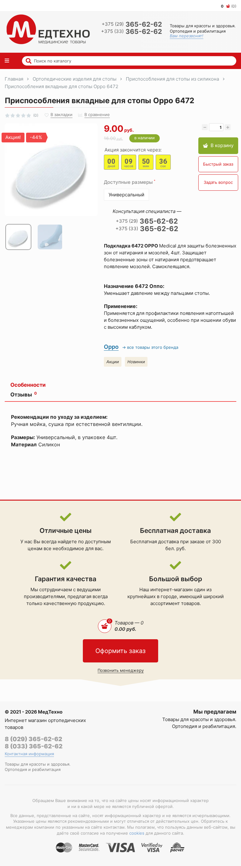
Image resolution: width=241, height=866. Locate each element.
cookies (136, 833)
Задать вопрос (218, 182)
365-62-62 (132, 24)
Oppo (111, 346)
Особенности (28, 385)
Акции (112, 361)
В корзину (222, 145)
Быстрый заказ (218, 164)
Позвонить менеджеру (121, 670)
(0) (228, 6)
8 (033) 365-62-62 (33, 746)
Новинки (136, 361)
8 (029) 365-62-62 (33, 739)
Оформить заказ (120, 651)
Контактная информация (29, 754)
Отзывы (23, 394)
